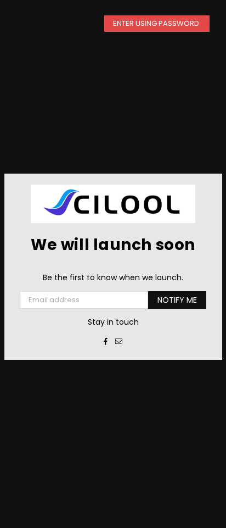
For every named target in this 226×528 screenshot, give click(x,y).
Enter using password (157, 23)
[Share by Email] (119, 341)
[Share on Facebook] (106, 341)
